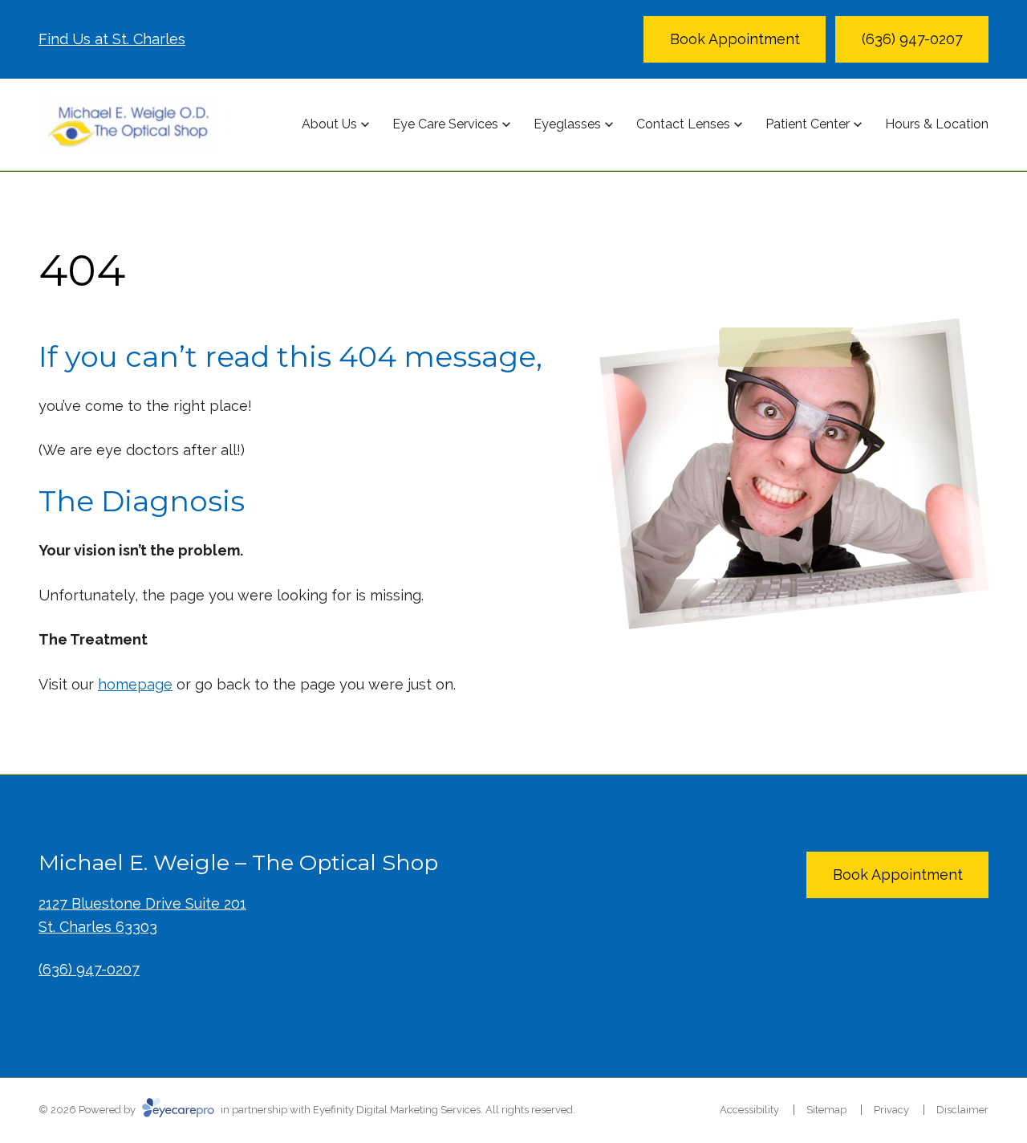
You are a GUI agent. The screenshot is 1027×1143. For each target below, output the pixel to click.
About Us (329, 124)
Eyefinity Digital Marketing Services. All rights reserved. (444, 1110)
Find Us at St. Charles (112, 39)
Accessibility (749, 1110)
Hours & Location (936, 124)
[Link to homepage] (134, 124)
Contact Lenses (683, 124)
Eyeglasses (567, 124)
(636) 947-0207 (89, 969)
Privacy (891, 1110)
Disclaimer (962, 1110)
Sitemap (826, 1110)
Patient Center (807, 124)
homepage (135, 684)
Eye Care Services (445, 124)
